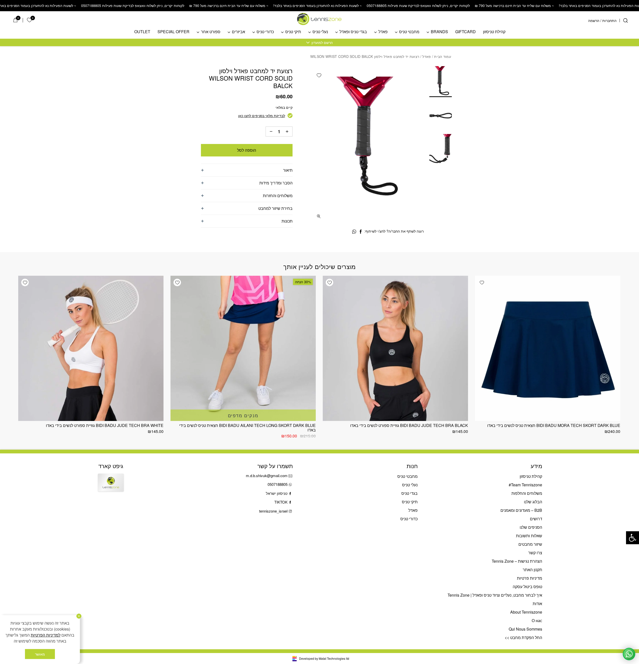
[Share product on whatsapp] (354, 232)
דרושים (536, 518)
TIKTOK (281, 502)
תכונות (287, 221)
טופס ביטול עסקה (527, 586)
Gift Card (111, 487)
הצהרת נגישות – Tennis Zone (517, 561)
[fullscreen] (319, 216)
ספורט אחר (210, 31)
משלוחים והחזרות (278, 195)
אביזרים (238, 31)
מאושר (40, 654)
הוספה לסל (246, 150)
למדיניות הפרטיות (45, 635)
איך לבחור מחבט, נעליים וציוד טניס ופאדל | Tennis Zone (495, 595)
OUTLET (142, 31)
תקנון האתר (532, 569)
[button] (632, 537)
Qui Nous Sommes (525, 629)
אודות (537, 603)
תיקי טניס (293, 31)
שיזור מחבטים (530, 544)
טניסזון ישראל (277, 493)
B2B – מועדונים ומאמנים (521, 510)
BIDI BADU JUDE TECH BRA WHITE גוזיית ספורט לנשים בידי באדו (104, 425)
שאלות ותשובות (529, 535)
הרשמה (593, 20)
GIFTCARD (465, 31)
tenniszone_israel (273, 511)
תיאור (288, 170)
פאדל (383, 31)
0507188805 (278, 484)
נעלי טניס (320, 31)
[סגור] (78, 616)
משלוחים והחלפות (526, 493)
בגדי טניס (409, 493)
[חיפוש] (625, 20)
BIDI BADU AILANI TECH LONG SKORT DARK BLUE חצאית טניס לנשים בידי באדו (247, 427)
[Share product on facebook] (360, 232)
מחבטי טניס (409, 31)
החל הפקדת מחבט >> (523, 637)
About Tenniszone (526, 612)
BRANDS (439, 31)
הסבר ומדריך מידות (276, 183)
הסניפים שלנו (531, 527)
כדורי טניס (265, 31)
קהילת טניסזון (494, 31)
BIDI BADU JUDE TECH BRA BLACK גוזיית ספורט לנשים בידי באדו (409, 425)
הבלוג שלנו (533, 501)
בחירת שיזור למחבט (275, 208)
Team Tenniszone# (525, 484)
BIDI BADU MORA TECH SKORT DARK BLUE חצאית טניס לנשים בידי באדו (553, 425)
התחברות (609, 20)
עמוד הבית (442, 56)
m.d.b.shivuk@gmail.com (267, 475)
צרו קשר (535, 552)
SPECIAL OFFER (173, 31)
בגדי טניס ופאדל (353, 31)
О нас (537, 620)
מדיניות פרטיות (529, 578)
